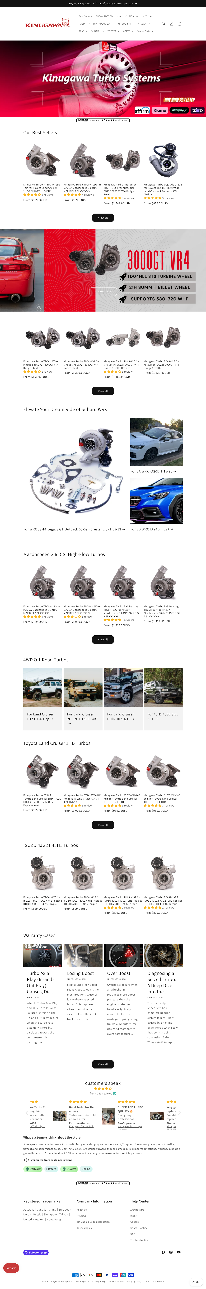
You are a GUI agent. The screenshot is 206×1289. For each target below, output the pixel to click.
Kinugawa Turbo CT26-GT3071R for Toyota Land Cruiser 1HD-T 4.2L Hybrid (82, 799)
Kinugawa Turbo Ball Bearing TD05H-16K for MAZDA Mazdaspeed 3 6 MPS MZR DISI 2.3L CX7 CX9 (162, 611)
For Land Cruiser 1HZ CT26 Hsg (40, 716)
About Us (82, 1209)
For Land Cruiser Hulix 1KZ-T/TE (120, 716)
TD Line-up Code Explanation (93, 1221)
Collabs (134, 1221)
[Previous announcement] (24, 3)
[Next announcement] (181, 3)
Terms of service (116, 1281)
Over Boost (119, 973)
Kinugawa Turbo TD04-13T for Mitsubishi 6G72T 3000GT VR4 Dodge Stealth (41, 365)
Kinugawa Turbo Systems (61, 1281)
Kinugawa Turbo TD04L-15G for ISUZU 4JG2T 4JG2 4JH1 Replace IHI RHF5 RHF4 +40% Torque (83, 901)
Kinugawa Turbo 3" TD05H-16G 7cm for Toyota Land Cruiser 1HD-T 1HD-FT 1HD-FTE (122, 799)
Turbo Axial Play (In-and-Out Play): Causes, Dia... (41, 982)
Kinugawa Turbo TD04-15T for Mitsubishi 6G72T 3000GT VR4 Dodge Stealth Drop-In (121, 365)
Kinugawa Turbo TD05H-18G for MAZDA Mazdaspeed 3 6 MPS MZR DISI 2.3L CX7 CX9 (82, 188)
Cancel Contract (139, 1227)
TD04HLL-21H (103, 291)
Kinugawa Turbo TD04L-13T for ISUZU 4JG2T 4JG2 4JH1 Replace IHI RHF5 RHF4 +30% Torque (42, 901)
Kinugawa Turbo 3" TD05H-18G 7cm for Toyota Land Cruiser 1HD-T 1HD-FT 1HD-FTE (41, 188)
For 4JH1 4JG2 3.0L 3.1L (162, 716)
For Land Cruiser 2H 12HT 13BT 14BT (82, 716)
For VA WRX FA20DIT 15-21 (151, 471)
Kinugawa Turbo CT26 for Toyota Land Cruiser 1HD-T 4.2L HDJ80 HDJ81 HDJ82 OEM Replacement (42, 800)
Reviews (81, 1215)
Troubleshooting (139, 1240)
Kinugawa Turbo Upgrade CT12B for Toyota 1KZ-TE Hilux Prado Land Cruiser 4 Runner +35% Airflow (163, 189)
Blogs (133, 1215)
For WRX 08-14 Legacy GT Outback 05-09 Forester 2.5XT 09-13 (72, 529)
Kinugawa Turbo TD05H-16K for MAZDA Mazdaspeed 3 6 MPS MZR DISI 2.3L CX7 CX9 (82, 610)
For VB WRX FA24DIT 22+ (149, 529)
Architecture (137, 1209)
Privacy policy (98, 1281)
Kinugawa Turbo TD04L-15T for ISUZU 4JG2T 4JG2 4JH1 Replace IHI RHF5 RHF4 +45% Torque (123, 901)
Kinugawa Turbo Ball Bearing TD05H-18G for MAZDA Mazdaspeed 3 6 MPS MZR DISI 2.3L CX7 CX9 (122, 611)
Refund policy (82, 1281)
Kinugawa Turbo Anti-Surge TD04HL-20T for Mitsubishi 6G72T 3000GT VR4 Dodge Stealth (120, 189)
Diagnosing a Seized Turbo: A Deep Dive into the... (161, 982)
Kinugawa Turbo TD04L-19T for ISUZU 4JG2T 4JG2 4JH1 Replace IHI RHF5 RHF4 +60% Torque (163, 901)
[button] (108, 16)
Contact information (154, 1281)
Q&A (132, 1233)
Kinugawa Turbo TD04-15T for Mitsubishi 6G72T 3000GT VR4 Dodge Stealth (161, 365)
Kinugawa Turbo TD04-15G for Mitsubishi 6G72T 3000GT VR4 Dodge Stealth (81, 365)
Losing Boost (80, 973)
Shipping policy (134, 1281)
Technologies (84, 1227)
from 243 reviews (101, 1093)
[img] (103, 1088)
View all (103, 217)
